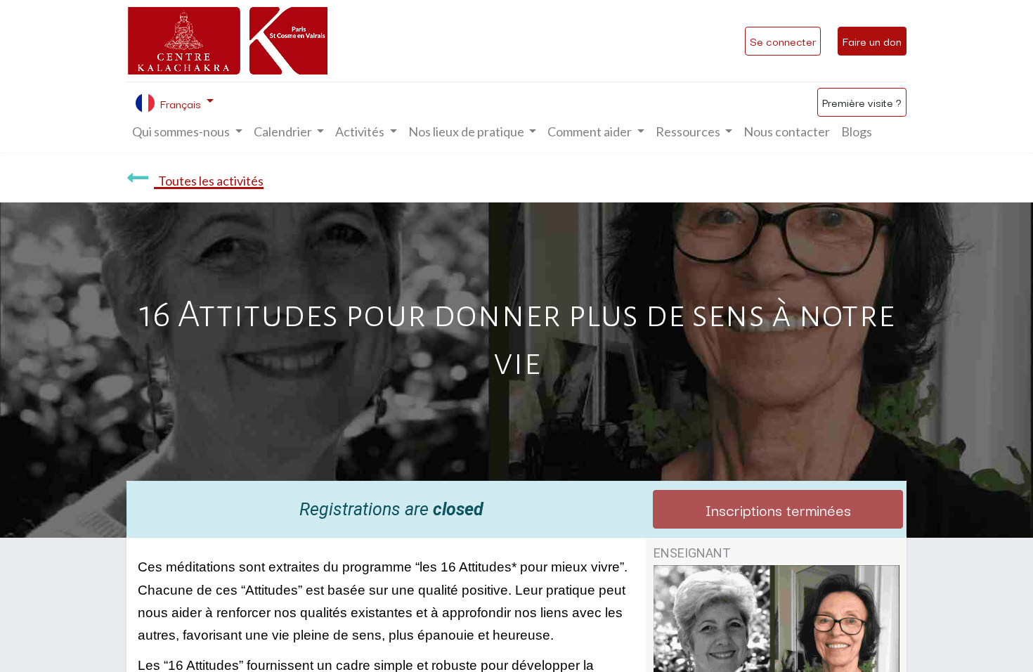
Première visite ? (862, 101)
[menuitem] (787, 132)
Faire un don (872, 40)
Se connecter (783, 40)
